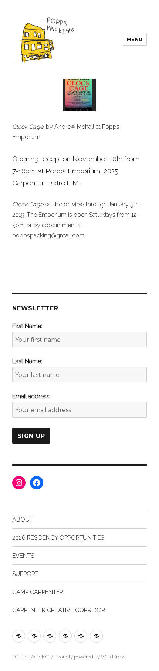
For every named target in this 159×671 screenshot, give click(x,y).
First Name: (27, 326)
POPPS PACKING (30, 657)
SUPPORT (25, 573)
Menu (135, 39)
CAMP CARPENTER (37, 592)
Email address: (31, 396)
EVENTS (23, 555)
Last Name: (27, 361)
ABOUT (22, 519)
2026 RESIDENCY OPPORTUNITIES (58, 537)
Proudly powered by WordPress (90, 657)
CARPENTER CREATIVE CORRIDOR (58, 610)
